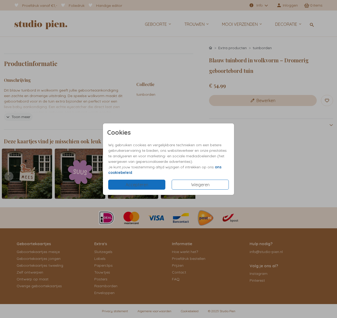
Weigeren (200, 184)
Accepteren (137, 184)
